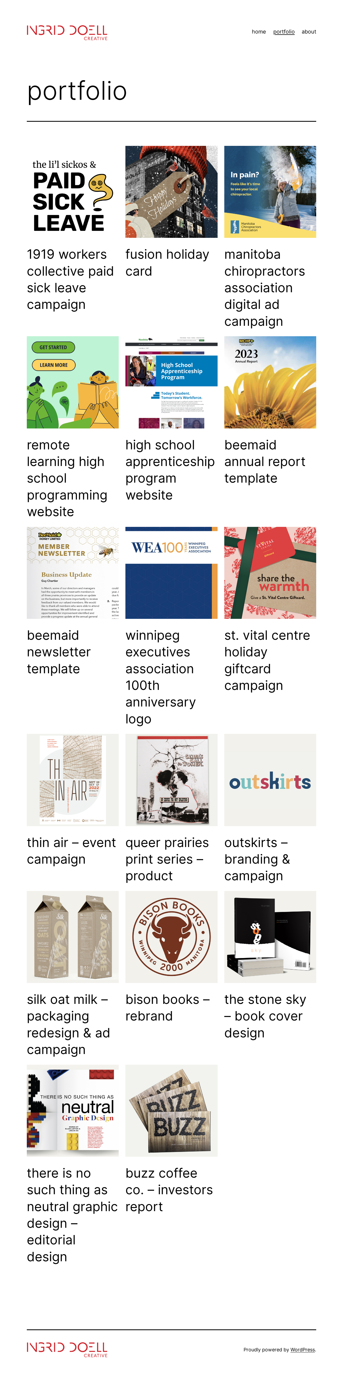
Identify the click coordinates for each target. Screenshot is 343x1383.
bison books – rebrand (167, 1007)
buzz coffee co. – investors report (169, 1189)
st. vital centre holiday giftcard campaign (267, 660)
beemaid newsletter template (59, 651)
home (259, 31)
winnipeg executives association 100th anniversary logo (160, 677)
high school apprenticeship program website (170, 470)
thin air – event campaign (71, 850)
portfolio (284, 31)
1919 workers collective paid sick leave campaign (70, 279)
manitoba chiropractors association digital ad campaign (264, 287)
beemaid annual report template (264, 461)
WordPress (302, 1349)
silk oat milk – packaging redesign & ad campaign (68, 1024)
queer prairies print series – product (167, 859)
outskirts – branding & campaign (257, 859)
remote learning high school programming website (67, 478)
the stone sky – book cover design (265, 1016)
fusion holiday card (167, 262)
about (309, 31)
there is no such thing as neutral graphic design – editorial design (72, 1214)
